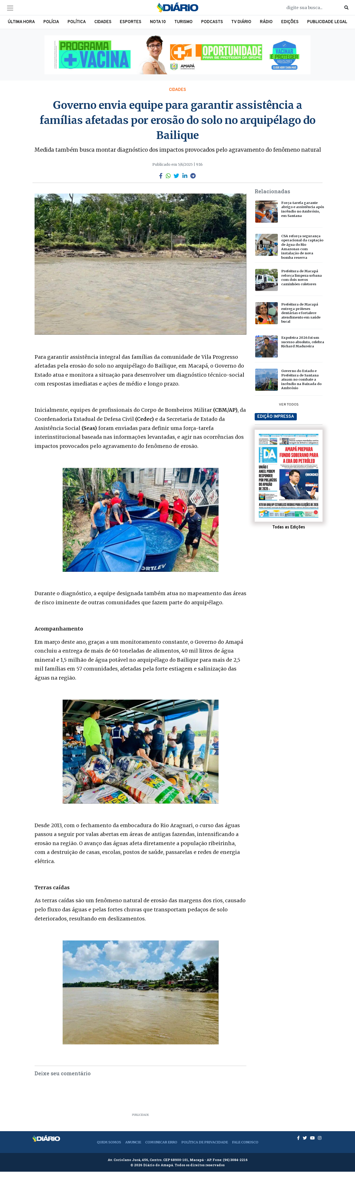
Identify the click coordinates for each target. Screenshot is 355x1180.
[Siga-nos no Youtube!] (313, 1138)
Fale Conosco (245, 1142)
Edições (290, 22)
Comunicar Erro (161, 1142)
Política (77, 22)
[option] (177, 54)
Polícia (51, 22)
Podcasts (212, 22)
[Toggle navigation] (10, 8)
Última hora (21, 22)
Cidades (102, 22)
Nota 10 (158, 22)
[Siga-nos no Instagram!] (320, 1138)
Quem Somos (109, 1142)
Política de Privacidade (204, 1142)
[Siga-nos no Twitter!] (305, 1138)
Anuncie (133, 1142)
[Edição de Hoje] (289, 476)
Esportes (130, 22)
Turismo (183, 22)
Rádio (266, 22)
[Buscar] (346, 7)
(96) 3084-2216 (235, 1160)
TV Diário (241, 22)
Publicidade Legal (327, 22)
